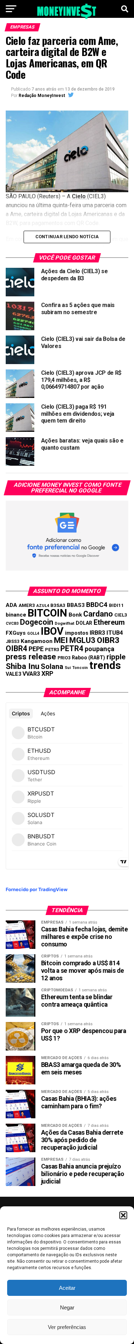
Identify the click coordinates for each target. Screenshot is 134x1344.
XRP (47, 673)
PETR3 (52, 649)
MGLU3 (82, 640)
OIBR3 (108, 640)
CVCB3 (12, 623)
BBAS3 (76, 605)
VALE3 (13, 674)
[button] (123, 1215)
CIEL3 (120, 615)
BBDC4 (97, 605)
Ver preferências (67, 1327)
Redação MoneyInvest (42, 95)
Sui (68, 667)
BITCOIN (47, 613)
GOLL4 (33, 633)
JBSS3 (12, 641)
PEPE (36, 649)
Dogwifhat (64, 623)
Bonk (75, 615)
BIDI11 (116, 605)
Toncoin (80, 667)
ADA (11, 605)
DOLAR (84, 623)
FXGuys (16, 633)
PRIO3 (64, 657)
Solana (52, 666)
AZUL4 (42, 605)
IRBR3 (97, 632)
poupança (99, 649)
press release (31, 656)
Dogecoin (36, 622)
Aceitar (67, 1288)
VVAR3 (31, 673)
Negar (67, 1307)
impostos (76, 633)
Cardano (98, 613)
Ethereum (109, 622)
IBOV (52, 631)
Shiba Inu (22, 666)
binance (16, 615)
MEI (61, 640)
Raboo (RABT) (88, 657)
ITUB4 (114, 632)
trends (105, 665)
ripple (115, 657)
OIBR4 (16, 648)
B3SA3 (57, 605)
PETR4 (71, 648)
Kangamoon (37, 641)
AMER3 (27, 605)
